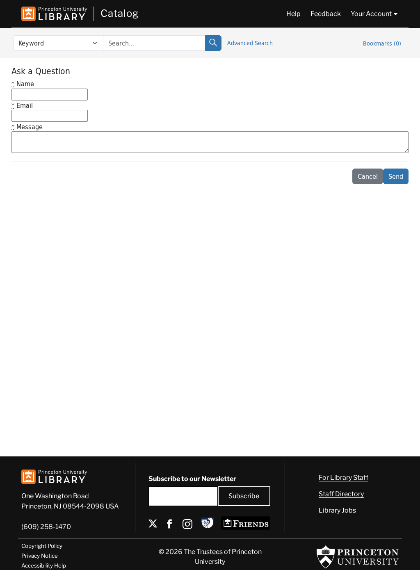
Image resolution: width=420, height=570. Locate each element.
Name (22, 83)
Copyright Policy (41, 546)
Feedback (325, 14)
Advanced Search (250, 43)
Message (27, 126)
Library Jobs (337, 510)
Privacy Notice (39, 555)
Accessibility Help (43, 565)
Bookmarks (382, 43)
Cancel (368, 176)
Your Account (371, 14)
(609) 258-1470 (46, 527)
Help (293, 14)
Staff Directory (341, 494)
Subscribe (243, 496)
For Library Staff (343, 477)
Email (22, 105)
